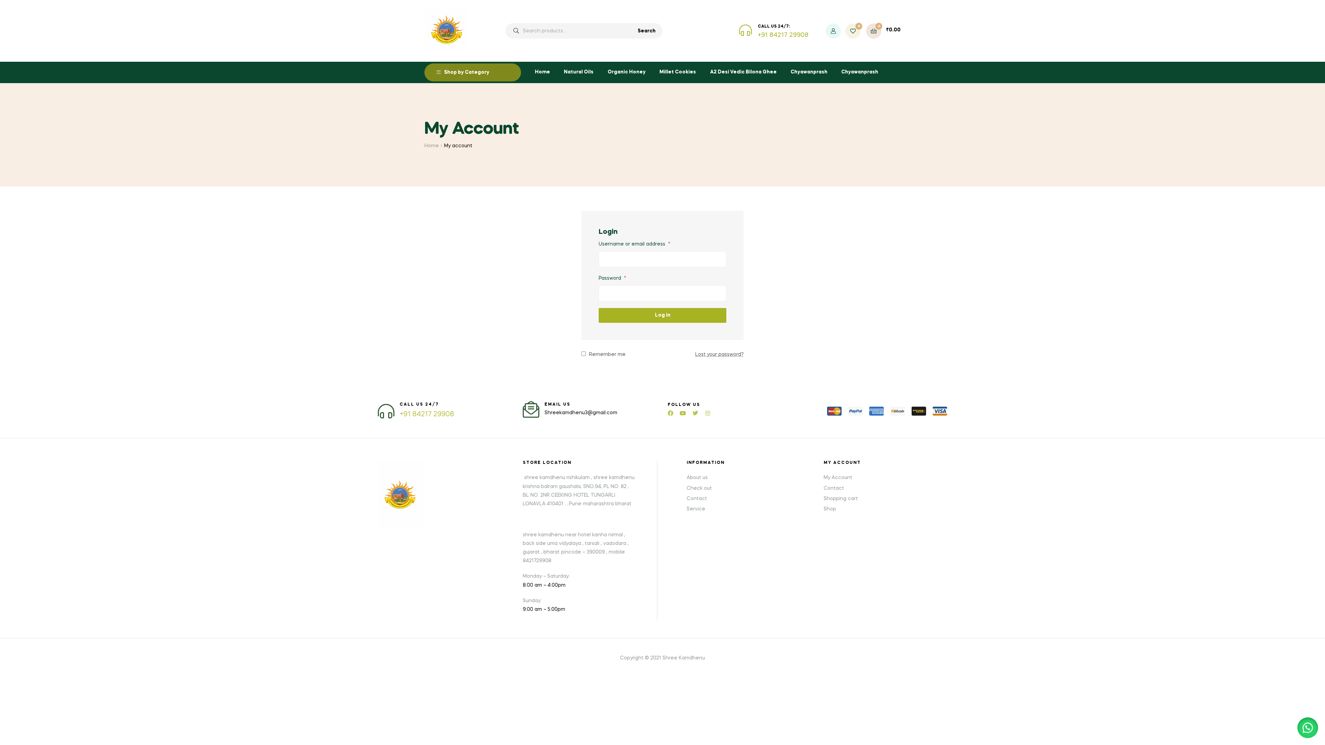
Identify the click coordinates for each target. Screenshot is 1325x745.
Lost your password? (719, 354)
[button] (1307, 727)
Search (647, 31)
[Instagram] (707, 413)
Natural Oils (578, 72)
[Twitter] (695, 413)
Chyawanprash (809, 72)
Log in (662, 315)
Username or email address (634, 244)
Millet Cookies (677, 72)
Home (542, 72)
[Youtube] (683, 413)
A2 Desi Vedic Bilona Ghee (743, 72)
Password (612, 278)
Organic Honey (627, 72)
